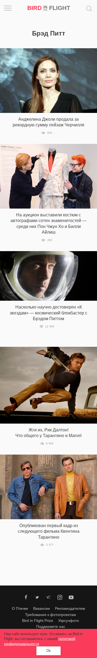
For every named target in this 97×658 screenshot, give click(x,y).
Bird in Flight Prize (37, 620)
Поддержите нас (50, 626)
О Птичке (20, 608)
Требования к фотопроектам (50, 614)
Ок (48, 651)
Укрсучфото (68, 620)
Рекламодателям (70, 608)
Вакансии (41, 608)
